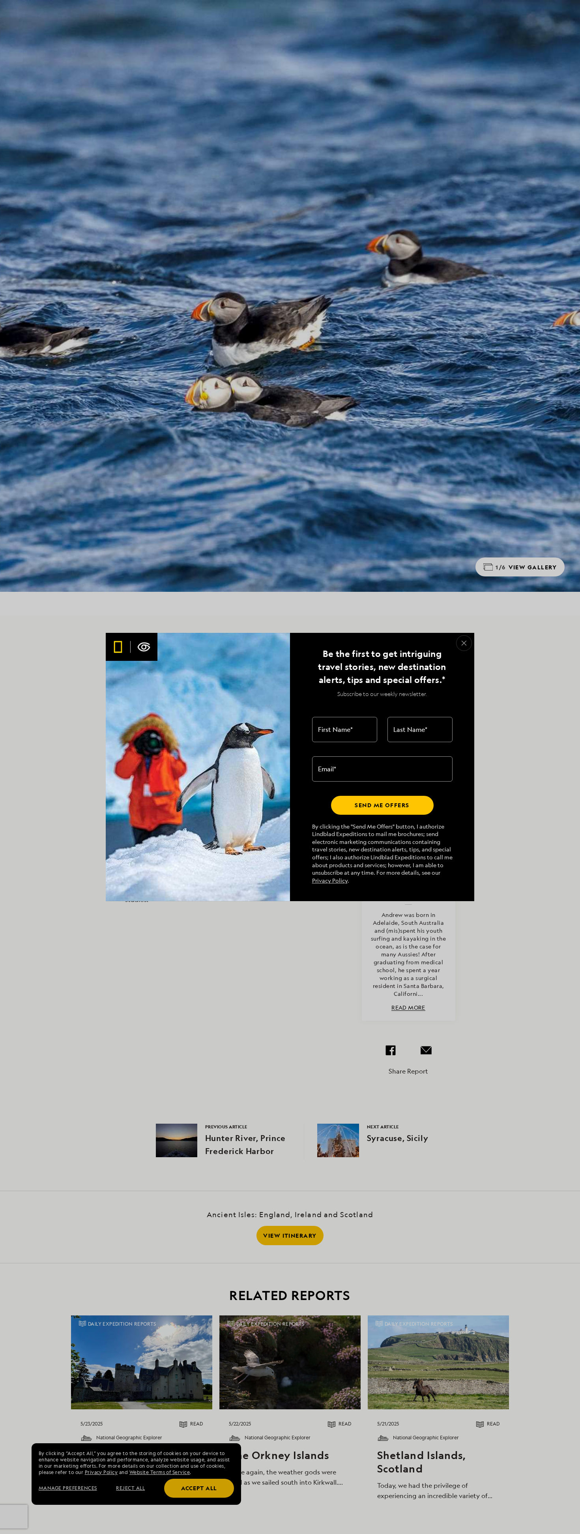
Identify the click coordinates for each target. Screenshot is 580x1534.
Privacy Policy (330, 880)
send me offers (382, 805)
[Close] (464, 643)
